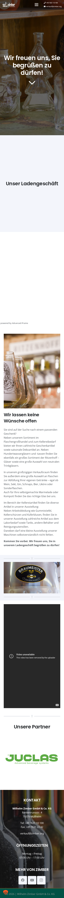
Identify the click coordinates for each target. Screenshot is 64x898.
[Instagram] (41, 880)
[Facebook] (22, 880)
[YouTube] (32, 880)
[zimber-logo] (8, 4)
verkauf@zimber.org (32, 833)
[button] (36, 4)
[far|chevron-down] (32, 82)
